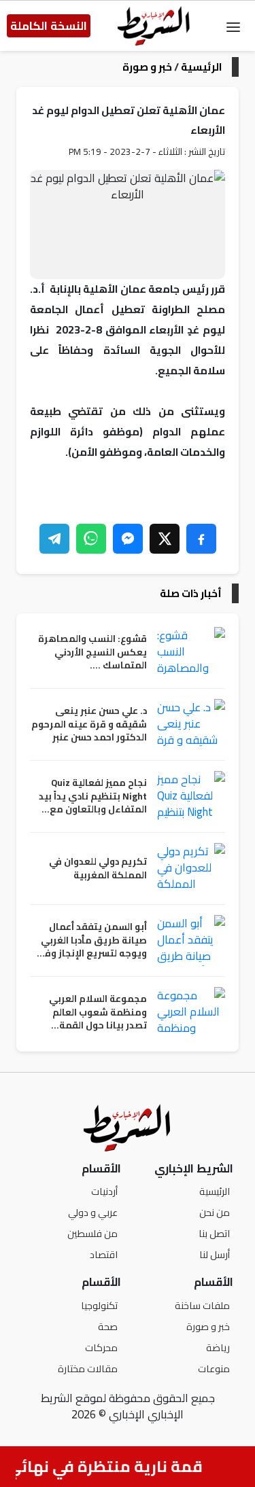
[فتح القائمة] (233, 26)
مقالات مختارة (88, 1368)
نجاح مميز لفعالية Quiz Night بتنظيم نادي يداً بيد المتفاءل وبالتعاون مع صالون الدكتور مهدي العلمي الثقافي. (93, 796)
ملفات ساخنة (202, 1305)
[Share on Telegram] (54, 539)
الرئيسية (201, 67)
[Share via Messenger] (128, 539)
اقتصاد (104, 1254)
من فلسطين (92, 1233)
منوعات (214, 1368)
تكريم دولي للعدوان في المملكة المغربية (98, 868)
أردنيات (104, 1191)
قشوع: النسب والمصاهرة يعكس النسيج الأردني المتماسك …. (92, 652)
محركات (101, 1347)
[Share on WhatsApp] (91, 539)
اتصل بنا (214, 1233)
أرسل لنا (214, 1254)
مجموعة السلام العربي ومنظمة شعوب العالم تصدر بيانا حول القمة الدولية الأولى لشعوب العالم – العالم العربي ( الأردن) (98, 1012)
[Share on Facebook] (201, 539)
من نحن (214, 1212)
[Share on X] (165, 539)
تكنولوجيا (99, 1305)
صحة (108, 1326)
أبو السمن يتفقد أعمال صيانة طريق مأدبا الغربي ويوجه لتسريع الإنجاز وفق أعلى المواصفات (91, 940)
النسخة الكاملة (48, 26)
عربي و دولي (93, 1212)
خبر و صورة (147, 67)
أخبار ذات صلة (191, 593)
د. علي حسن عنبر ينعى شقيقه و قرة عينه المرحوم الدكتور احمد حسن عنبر (89, 724)
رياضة (218, 1347)
